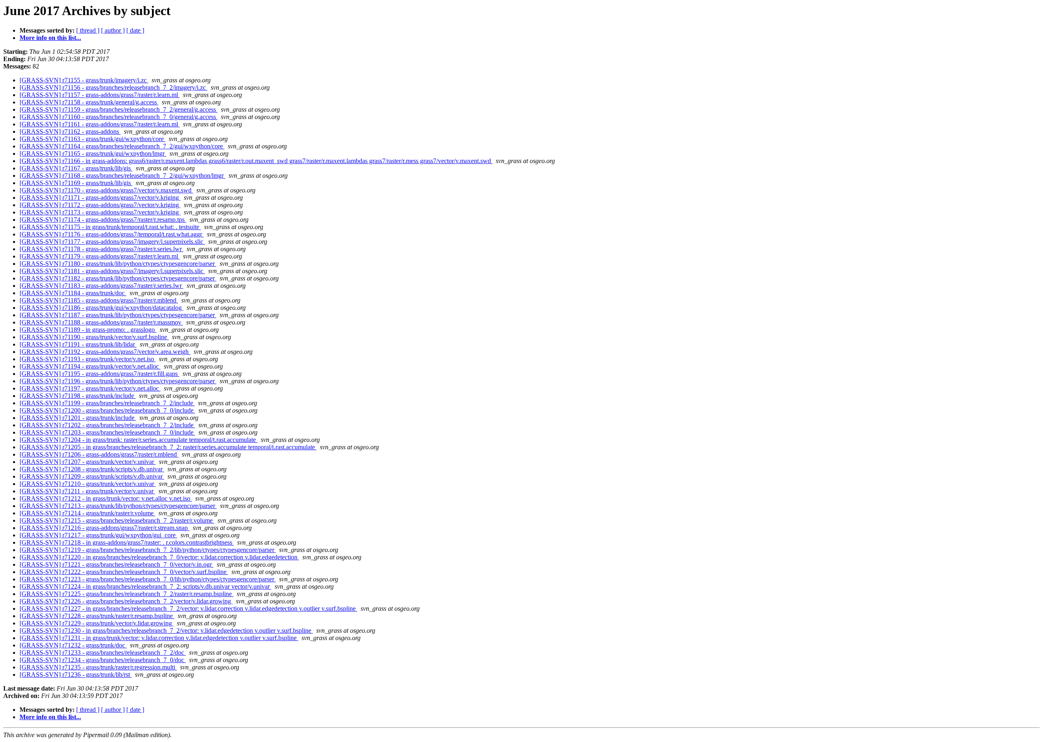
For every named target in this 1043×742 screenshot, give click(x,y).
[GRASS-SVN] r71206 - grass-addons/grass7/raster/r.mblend (99, 454)
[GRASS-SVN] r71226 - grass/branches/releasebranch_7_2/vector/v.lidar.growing (126, 601)
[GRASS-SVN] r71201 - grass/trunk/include (78, 417)
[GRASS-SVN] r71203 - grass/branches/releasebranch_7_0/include (107, 432)
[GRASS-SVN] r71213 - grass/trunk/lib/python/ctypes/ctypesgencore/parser (118, 505)
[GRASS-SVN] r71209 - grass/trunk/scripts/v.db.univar (92, 476)
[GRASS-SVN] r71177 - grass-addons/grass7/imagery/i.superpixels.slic (112, 241)
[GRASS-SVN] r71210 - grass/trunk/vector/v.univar (88, 483)
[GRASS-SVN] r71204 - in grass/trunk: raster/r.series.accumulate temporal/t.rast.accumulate (138, 439)
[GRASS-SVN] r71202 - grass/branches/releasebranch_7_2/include (107, 425)
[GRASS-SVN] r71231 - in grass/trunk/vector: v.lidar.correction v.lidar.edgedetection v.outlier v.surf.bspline (159, 637)
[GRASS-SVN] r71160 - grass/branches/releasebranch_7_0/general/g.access (119, 116)
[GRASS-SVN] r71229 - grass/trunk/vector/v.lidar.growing (97, 623)
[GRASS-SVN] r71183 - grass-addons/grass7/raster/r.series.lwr (101, 285)
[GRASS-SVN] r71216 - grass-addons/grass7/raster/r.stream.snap (104, 527)
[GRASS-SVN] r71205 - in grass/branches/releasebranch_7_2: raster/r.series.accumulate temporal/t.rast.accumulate (168, 447)
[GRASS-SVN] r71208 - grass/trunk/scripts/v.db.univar (92, 469)
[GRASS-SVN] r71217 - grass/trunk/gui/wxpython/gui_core (98, 535)
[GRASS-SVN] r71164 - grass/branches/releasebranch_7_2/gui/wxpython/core (122, 146)
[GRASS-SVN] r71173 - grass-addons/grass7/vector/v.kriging (100, 212)
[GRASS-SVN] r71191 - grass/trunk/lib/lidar (78, 344)
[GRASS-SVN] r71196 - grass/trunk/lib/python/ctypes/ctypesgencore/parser (118, 381)
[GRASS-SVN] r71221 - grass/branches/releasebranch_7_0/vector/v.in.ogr (116, 564)
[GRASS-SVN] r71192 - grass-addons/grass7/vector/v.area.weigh (105, 351)
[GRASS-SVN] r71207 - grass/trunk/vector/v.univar (88, 461)
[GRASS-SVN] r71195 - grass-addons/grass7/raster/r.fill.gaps (99, 373)
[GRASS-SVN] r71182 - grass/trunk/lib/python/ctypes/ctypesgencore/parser (118, 278)
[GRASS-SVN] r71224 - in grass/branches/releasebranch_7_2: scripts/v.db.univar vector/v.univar (145, 586)
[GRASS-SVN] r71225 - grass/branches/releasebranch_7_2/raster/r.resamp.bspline (126, 593)
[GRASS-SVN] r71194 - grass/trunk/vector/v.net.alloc (90, 366)
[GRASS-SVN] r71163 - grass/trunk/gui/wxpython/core (92, 138)
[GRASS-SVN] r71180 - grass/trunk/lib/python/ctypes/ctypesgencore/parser (118, 263)
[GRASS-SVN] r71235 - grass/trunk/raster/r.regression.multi (98, 667)
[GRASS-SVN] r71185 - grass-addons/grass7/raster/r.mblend (99, 300)
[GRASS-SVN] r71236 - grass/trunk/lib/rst (76, 674)
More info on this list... (50, 37)
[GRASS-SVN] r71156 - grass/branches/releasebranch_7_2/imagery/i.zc (113, 87)
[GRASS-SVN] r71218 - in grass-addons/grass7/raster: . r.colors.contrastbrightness (127, 542)
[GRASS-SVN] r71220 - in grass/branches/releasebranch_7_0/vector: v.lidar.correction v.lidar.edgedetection (159, 557)
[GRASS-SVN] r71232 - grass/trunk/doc (73, 645)
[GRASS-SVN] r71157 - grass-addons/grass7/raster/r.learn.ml (100, 94)
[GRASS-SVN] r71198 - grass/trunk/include (78, 395)
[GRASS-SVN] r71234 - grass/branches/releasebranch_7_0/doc (103, 659)
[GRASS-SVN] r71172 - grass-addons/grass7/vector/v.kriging (100, 204)
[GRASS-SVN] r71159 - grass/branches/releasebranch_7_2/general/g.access (119, 109)
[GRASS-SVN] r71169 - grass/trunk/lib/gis (76, 182)
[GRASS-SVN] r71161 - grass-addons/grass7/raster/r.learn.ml (100, 124)
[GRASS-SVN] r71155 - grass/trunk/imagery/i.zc (84, 80)
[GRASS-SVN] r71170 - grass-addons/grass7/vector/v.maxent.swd (106, 190)
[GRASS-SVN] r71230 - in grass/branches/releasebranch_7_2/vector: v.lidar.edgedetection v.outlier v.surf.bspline (166, 630)
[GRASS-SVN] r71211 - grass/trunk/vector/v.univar (87, 491)
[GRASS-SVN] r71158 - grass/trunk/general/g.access (89, 102)
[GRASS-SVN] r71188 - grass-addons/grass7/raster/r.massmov (101, 322)
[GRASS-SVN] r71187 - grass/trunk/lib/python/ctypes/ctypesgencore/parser (118, 314)
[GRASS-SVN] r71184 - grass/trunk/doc (73, 292)
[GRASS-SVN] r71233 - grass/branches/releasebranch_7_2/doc (103, 652)
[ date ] (135, 30)
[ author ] (113, 30)
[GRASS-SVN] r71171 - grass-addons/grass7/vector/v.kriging (100, 197)
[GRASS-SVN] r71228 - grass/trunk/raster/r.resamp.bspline (97, 615)
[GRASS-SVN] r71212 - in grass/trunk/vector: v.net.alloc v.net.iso (106, 498)
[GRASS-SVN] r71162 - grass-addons (70, 131)
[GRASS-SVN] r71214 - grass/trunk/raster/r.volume (87, 513)
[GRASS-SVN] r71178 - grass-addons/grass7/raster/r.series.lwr (101, 248)
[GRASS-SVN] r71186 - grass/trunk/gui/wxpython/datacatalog (101, 307)
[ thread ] (87, 30)
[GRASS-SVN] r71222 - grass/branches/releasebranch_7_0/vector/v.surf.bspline (124, 571)
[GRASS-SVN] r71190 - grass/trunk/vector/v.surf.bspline (94, 336)
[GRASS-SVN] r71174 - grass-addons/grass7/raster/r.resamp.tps (103, 219)
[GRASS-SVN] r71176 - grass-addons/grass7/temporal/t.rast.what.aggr (112, 234)
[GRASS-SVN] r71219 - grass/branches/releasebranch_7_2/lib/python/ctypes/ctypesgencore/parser (148, 549)
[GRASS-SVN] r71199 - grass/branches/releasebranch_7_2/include (107, 403)
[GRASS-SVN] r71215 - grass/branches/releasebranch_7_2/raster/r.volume (117, 520)
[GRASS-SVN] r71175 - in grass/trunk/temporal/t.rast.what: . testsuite (110, 226)
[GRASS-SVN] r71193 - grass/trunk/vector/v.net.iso (88, 359)
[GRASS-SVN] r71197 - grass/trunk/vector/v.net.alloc (90, 388)
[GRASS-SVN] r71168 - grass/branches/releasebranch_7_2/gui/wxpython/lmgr (122, 175)
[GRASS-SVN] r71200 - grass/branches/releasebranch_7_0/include (107, 410)
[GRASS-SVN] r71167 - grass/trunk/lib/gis (76, 168)
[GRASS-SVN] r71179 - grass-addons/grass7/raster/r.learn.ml (100, 256)
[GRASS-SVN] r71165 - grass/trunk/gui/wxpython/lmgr (93, 153)
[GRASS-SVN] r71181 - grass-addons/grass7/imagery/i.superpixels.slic (112, 270)
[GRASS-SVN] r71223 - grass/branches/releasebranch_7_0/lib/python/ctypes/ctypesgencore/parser (148, 579)
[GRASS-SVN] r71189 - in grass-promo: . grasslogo (88, 329)
